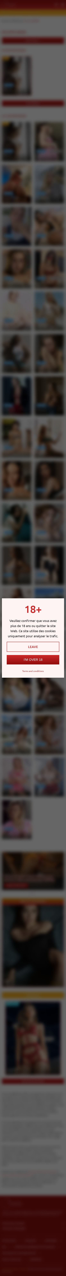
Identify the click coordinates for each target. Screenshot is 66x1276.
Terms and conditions (33, 671)
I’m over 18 (33, 659)
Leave (33, 647)
